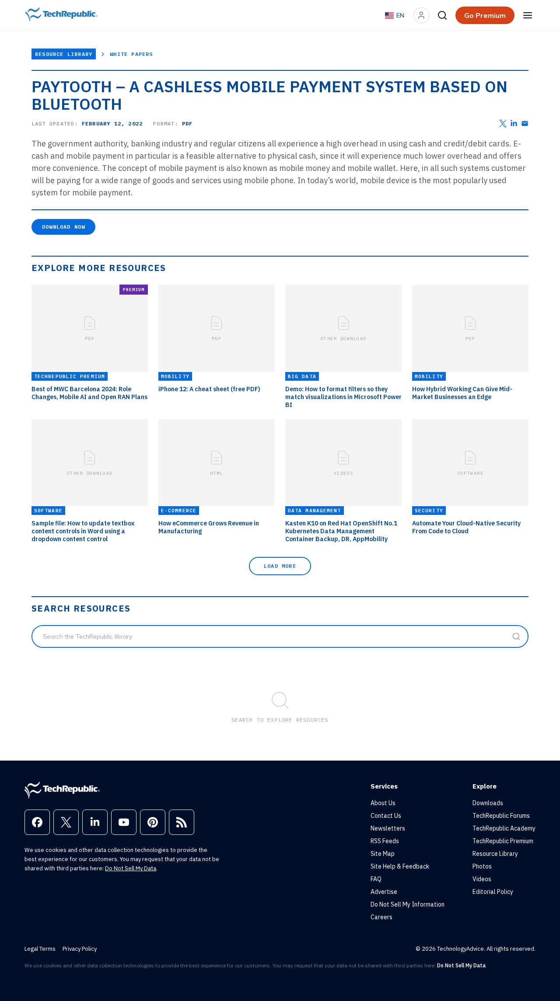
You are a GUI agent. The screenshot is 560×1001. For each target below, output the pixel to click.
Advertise (384, 892)
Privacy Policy (80, 948)
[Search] (442, 15)
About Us (383, 803)
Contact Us (386, 816)
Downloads (487, 803)
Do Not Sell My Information (407, 904)
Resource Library (63, 54)
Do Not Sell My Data (130, 868)
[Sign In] (421, 15)
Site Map (383, 854)
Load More (280, 566)
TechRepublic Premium (502, 841)
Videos (481, 879)
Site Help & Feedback (400, 866)
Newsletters (388, 828)
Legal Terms (40, 948)
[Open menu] (528, 15)
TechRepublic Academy (504, 828)
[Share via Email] (524, 123)
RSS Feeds (385, 841)
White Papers (131, 54)
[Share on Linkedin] (514, 123)
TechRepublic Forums (501, 816)
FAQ (376, 879)
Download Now (63, 226)
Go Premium (485, 15)
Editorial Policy (492, 892)
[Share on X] (503, 123)
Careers (381, 917)
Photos (482, 866)
